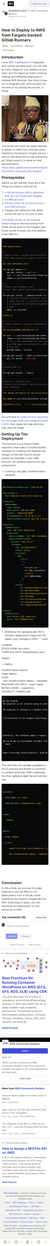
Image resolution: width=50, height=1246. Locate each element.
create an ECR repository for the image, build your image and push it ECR (25, 421)
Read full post (10, 1027)
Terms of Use (41, 1222)
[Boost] (38, 1242)
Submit (11, 936)
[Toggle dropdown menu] (46, 953)
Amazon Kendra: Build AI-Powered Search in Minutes (24, 1098)
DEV (14, 1228)
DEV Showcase (15, 1214)
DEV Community (11, 1193)
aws (5, 45)
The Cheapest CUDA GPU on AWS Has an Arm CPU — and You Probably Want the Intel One (24, 1128)
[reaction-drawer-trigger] (7, 1242)
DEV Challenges (19, 1202)
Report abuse (35, 944)
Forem (14, 1225)
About (27, 1214)
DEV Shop (33, 1218)
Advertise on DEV (13, 1210)
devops (29, 45)
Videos (40, 1202)
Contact (36, 1214)
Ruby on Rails (26, 1231)
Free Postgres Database (16, 1218)
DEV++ (32, 1202)
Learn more (25, 1078)
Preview (26, 936)
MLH (43, 1218)
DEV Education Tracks (18, 1206)
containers (9, 50)
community (16, 45)
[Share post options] (45, 1242)
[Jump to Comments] (18, 1242)
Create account (39, 3)
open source (28, 1225)
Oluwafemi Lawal (17, 10)
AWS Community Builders (30, 1088)
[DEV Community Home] (10, 3)
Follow (25, 1051)
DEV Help (35, 1206)
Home (7, 1202)
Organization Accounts (33, 1210)
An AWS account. (14, 199)
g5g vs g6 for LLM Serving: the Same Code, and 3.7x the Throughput (24, 1112)
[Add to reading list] (29, 1242)
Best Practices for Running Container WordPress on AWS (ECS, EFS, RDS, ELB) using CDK (24, 985)
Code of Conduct (17, 944)
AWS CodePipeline (18, 62)
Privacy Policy (27, 1222)
